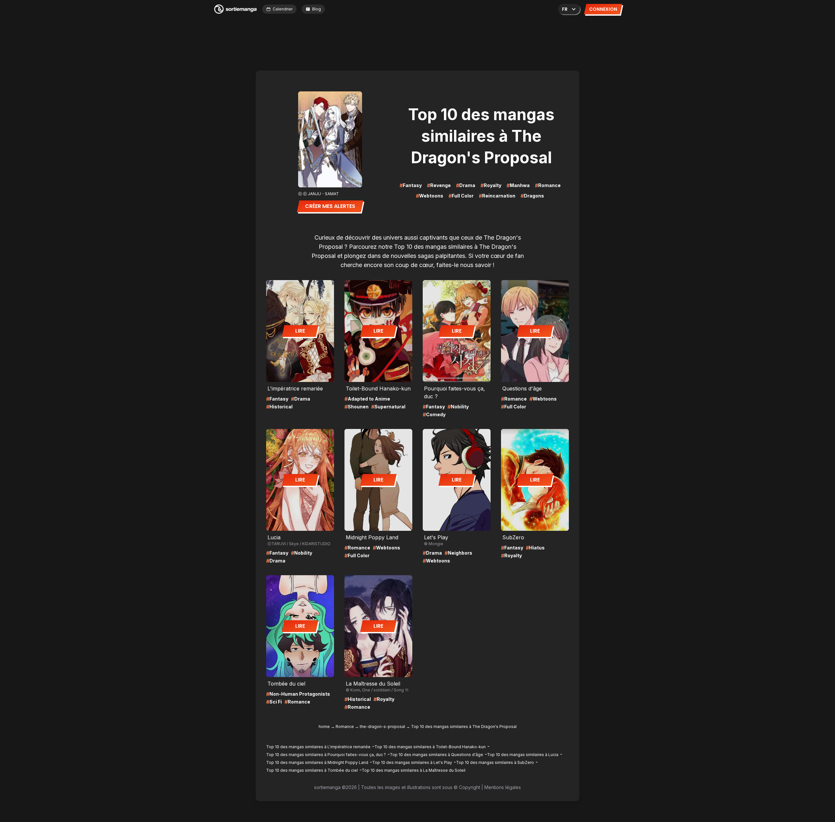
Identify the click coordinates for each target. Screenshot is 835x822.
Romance (345, 726)
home (324, 726)
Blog (316, 9)
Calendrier (283, 9)
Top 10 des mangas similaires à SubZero (495, 762)
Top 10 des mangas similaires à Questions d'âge (436, 754)
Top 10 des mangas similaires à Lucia (522, 754)
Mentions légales (502, 787)
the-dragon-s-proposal (382, 726)
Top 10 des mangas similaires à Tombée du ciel (312, 770)
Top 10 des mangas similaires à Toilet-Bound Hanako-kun (430, 746)
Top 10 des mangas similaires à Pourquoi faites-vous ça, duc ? (326, 754)
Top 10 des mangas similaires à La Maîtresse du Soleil (413, 770)
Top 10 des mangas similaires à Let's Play (412, 762)
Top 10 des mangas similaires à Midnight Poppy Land (317, 762)
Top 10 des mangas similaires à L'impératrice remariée (318, 746)
